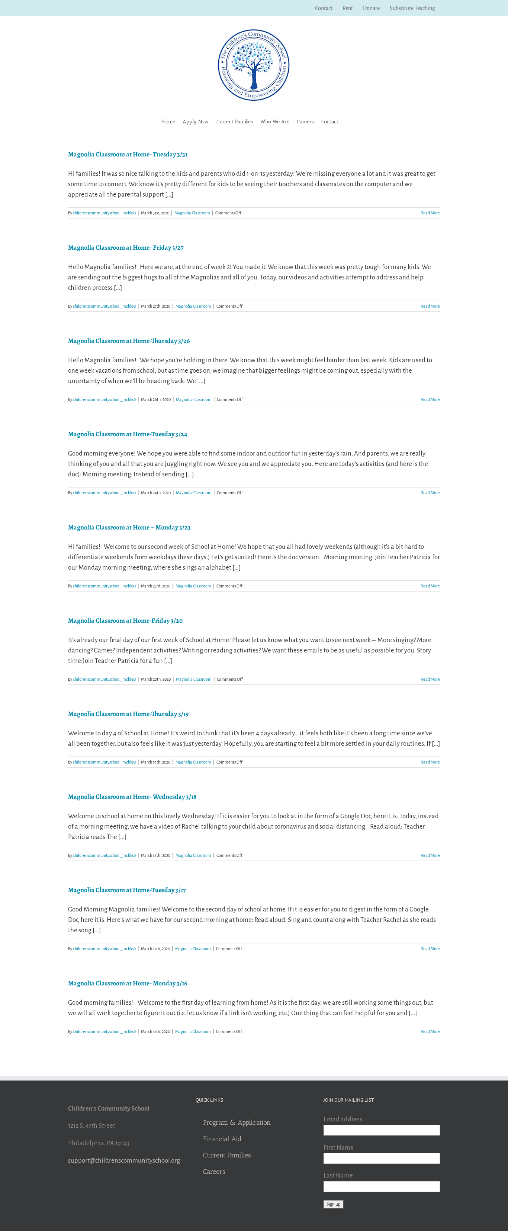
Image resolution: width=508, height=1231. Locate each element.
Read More (430, 213)
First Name (339, 1147)
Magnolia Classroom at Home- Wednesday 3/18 (132, 796)
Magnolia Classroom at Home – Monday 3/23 (129, 527)
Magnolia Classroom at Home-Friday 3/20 (125, 620)
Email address (343, 1119)
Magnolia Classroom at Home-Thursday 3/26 (129, 340)
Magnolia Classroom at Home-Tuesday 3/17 (127, 889)
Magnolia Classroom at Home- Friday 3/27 (126, 247)
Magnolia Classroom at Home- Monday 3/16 (127, 983)
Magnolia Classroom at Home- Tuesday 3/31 (127, 154)
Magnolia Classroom (192, 213)
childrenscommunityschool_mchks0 (104, 213)
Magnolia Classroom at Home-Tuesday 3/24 (127, 434)
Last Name (338, 1175)
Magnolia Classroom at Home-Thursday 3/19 (128, 713)
